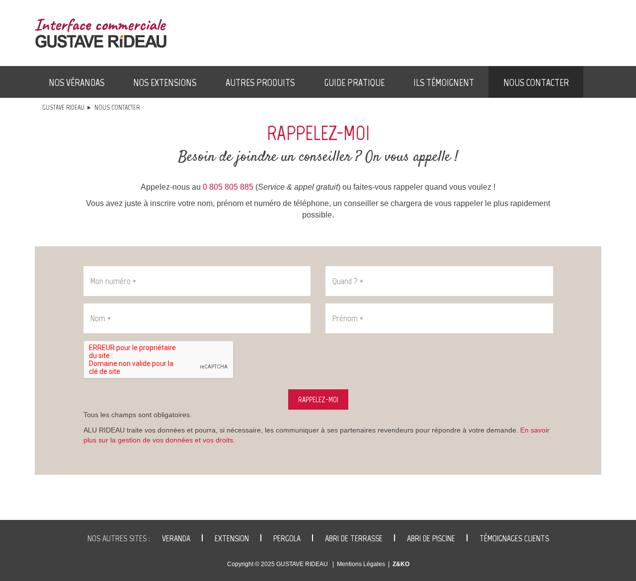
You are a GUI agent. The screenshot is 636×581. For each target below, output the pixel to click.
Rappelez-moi (318, 399)
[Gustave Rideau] (100, 33)
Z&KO (401, 564)
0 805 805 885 (228, 187)
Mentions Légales (361, 564)
